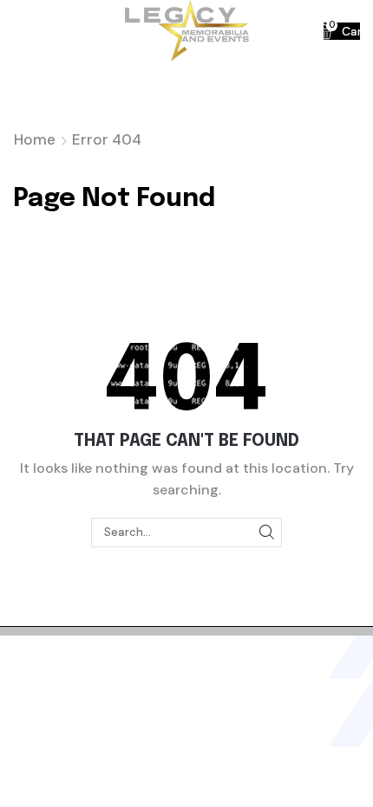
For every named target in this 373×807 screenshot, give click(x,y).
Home (35, 139)
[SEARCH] (267, 532)
